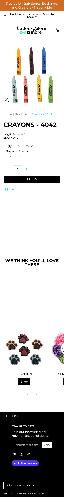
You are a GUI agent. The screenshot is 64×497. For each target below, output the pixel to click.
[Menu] (5, 30)
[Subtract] (8, 169)
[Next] (36, 394)
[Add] (26, 169)
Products (21, 114)
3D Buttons (24, 374)
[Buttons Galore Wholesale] (31, 30)
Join (47, 444)
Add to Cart (32, 179)
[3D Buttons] (24, 348)
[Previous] (28, 394)
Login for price (14, 134)
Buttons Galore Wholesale (19, 493)
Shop (24, 381)
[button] (58, 30)
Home (7, 114)
